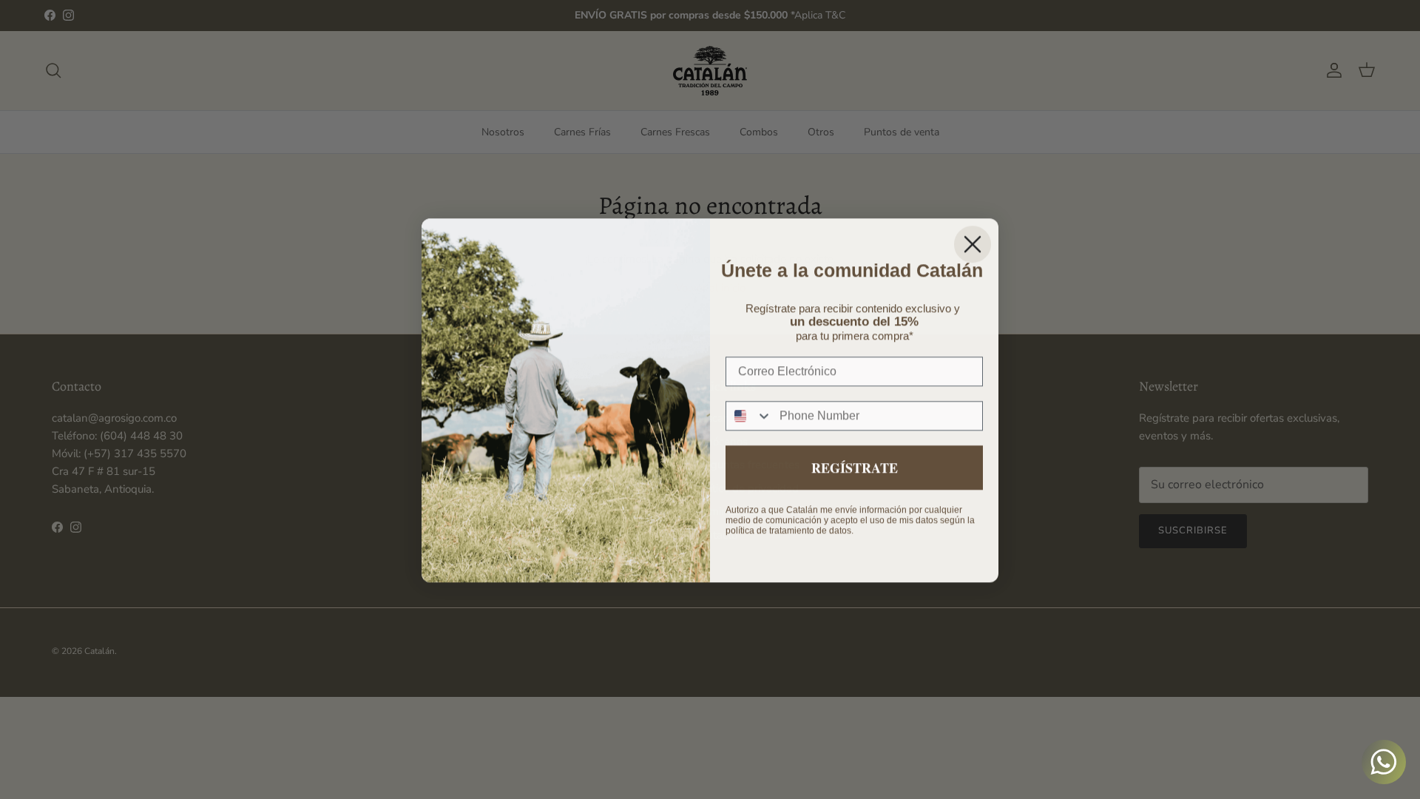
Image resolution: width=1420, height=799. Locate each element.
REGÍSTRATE (854, 466)
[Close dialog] (972, 243)
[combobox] (749, 415)
